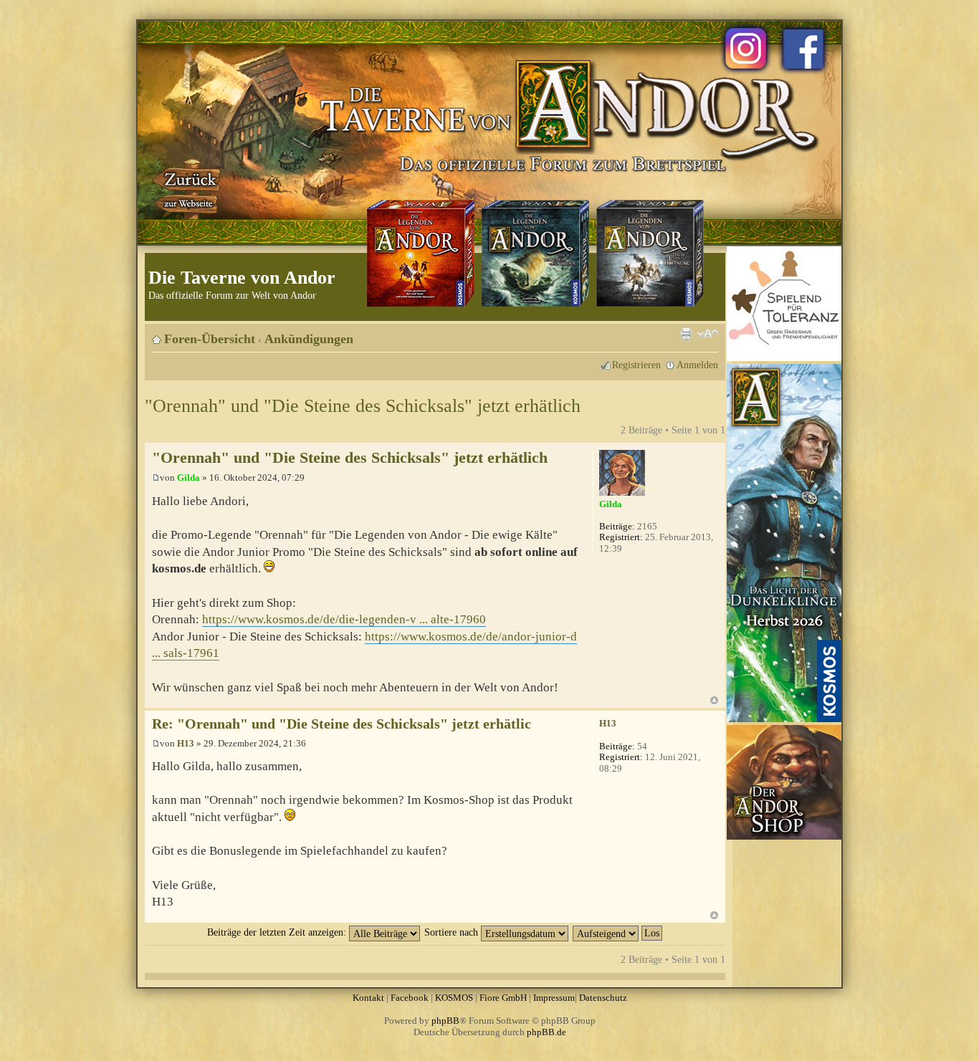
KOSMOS (454, 997)
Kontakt (368, 997)
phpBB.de (546, 1032)
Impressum (554, 997)
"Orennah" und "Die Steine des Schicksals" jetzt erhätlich (363, 405)
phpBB (445, 1020)
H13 (185, 743)
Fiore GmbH (503, 997)
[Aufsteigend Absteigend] (618, 932)
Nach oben (714, 700)
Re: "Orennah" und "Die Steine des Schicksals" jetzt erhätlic (341, 723)
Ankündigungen (308, 339)
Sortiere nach (452, 932)
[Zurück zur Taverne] (188, 188)
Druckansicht (686, 333)
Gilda (188, 477)
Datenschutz (603, 997)
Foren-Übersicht (209, 339)
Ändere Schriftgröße (707, 333)
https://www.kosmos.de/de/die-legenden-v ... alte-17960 (344, 619)
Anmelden (697, 364)
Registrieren (636, 364)
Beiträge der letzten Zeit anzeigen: (278, 932)
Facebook (410, 997)
